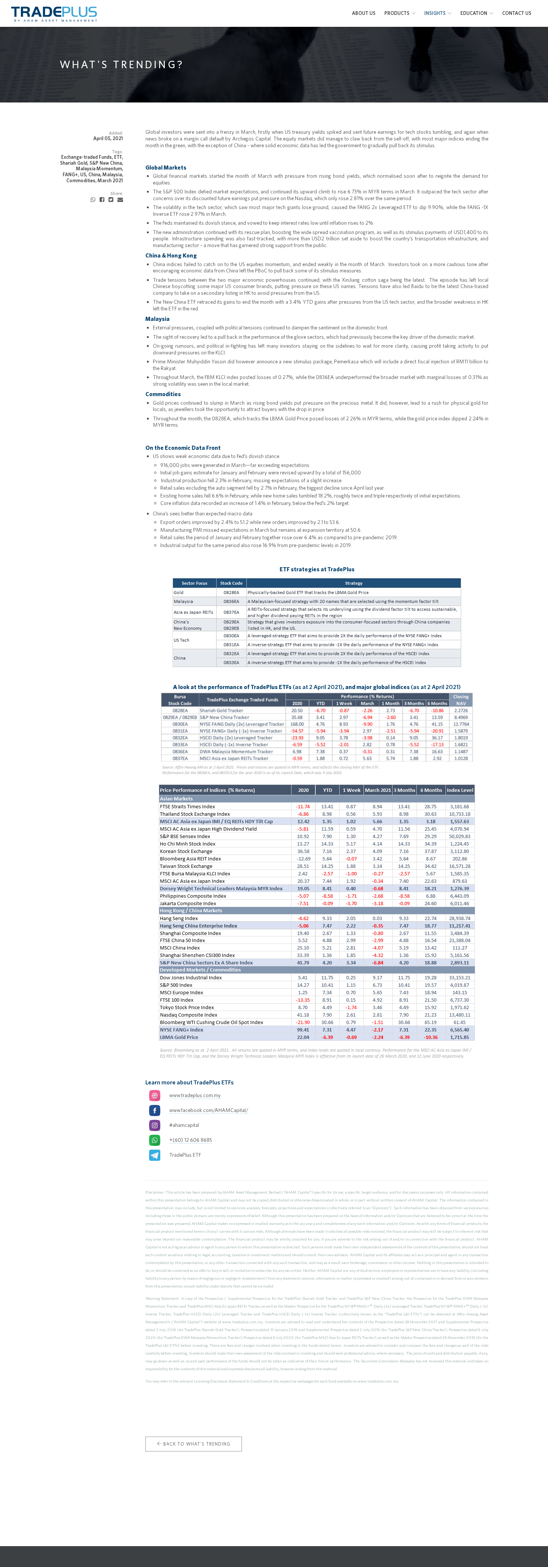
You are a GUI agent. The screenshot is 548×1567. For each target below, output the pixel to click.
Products (396, 13)
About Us (363, 13)
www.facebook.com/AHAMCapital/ (208, 1110)
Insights (434, 13)
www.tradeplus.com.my (195, 1095)
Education (473, 13)
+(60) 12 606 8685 (190, 1140)
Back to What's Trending (196, 1444)
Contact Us (516, 13)
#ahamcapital (184, 1125)
